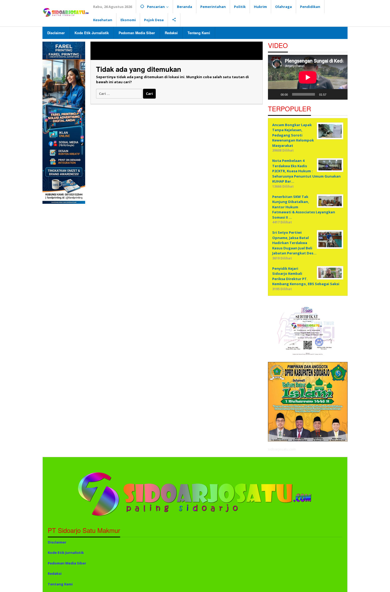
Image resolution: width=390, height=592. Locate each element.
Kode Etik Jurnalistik (66, 552)
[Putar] (275, 94)
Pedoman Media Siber (67, 563)
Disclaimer (57, 542)
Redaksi (55, 573)
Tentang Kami (60, 584)
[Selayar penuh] (340, 94)
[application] (308, 77)
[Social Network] (174, 19)
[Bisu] (332, 94)
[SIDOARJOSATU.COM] (65, 12)
